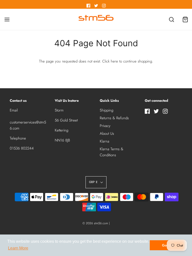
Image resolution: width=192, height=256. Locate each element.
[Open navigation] (7, 19)
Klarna (104, 141)
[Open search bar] (171, 19)
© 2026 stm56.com (95, 223)
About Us (107, 133)
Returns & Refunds (114, 118)
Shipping (106, 110)
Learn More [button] (18, 248)
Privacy (105, 125)
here (114, 61)
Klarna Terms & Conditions (111, 152)
